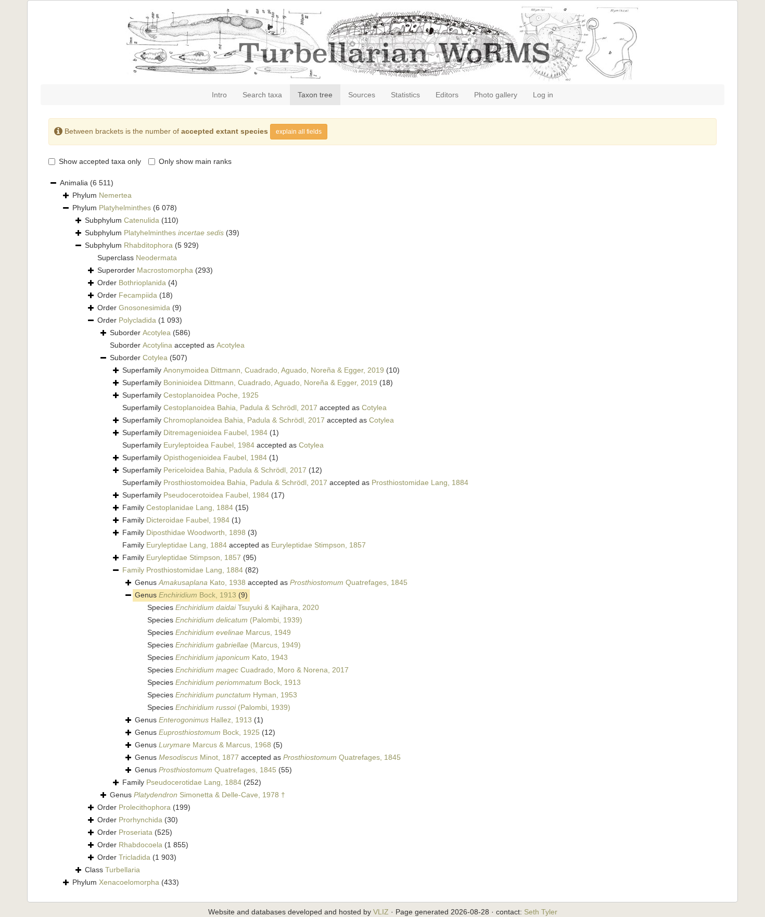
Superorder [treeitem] (155, 270)
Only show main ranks (195, 161)
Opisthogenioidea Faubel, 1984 (215, 457)
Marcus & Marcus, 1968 (215, 745)
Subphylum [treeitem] (131, 220)
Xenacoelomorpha (129, 882)
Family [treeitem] (185, 507)
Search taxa (262, 95)
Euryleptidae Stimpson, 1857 (318, 545)
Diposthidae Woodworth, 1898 (196, 532)
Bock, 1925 (209, 732)
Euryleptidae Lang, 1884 (186, 545)
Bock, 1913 (197, 595)
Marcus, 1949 (233, 632)
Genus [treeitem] (191, 595)
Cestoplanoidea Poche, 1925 (211, 395)
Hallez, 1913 (205, 720)
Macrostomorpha (165, 270)
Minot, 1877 (199, 757)
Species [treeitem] (233, 607)
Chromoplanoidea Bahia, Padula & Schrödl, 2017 (244, 420)
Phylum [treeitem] (102, 195)
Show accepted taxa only (100, 161)
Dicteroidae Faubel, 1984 (188, 520)
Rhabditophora (148, 245)
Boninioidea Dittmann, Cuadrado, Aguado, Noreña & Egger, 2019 (270, 382)
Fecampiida (138, 295)
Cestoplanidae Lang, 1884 (189, 507)
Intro (219, 95)
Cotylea (155, 357)
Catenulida (141, 220)
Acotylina (157, 345)
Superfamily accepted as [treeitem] (254, 407)
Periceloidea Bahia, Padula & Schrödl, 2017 (235, 470)
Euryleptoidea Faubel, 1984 (208, 445)
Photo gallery (495, 95)
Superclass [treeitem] (137, 257)
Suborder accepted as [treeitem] (177, 345)
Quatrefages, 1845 (348, 582)
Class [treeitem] (112, 869)
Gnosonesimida (144, 307)
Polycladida (137, 320)
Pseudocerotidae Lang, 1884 (193, 782)
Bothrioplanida (142, 282)
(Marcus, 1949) (238, 645)
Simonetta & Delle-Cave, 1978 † (209, 795)
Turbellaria (122, 869)
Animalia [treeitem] (86, 183)
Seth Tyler (540, 912)
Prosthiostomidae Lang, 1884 (420, 482)
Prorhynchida (140, 820)
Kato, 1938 (202, 582)
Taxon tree (315, 95)
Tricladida (134, 857)
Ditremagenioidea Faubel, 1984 (215, 432)
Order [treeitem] (137, 282)
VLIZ (381, 912)
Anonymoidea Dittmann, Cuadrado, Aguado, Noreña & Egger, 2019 (273, 370)
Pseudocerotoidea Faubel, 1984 (216, 495)
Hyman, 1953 (236, 695)
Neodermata (156, 257)
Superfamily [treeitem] (261, 370)
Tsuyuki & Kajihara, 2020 (247, 607)
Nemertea (115, 195)
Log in (543, 95)
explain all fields (299, 131)
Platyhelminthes (125, 207)
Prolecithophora (145, 807)
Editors (447, 95)
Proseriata (135, 832)
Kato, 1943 (231, 657)
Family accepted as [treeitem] (244, 545)
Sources (361, 95)
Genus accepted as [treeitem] (271, 582)
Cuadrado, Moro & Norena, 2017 (262, 670)
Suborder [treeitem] (150, 332)
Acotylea (157, 332)
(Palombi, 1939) (238, 620)
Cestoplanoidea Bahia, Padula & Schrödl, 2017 (240, 407)
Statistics (405, 95)
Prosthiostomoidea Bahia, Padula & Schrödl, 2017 (245, 482)
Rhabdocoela (140, 844)
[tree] (382, 533)
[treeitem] (190, 570)
